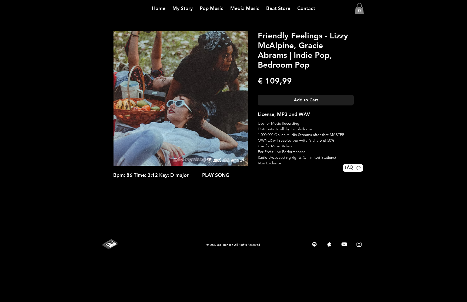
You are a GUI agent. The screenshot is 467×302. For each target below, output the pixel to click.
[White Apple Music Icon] (329, 244)
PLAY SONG (215, 175)
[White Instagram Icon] (359, 244)
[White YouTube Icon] (344, 244)
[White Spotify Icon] (314, 244)
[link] (359, 8)
